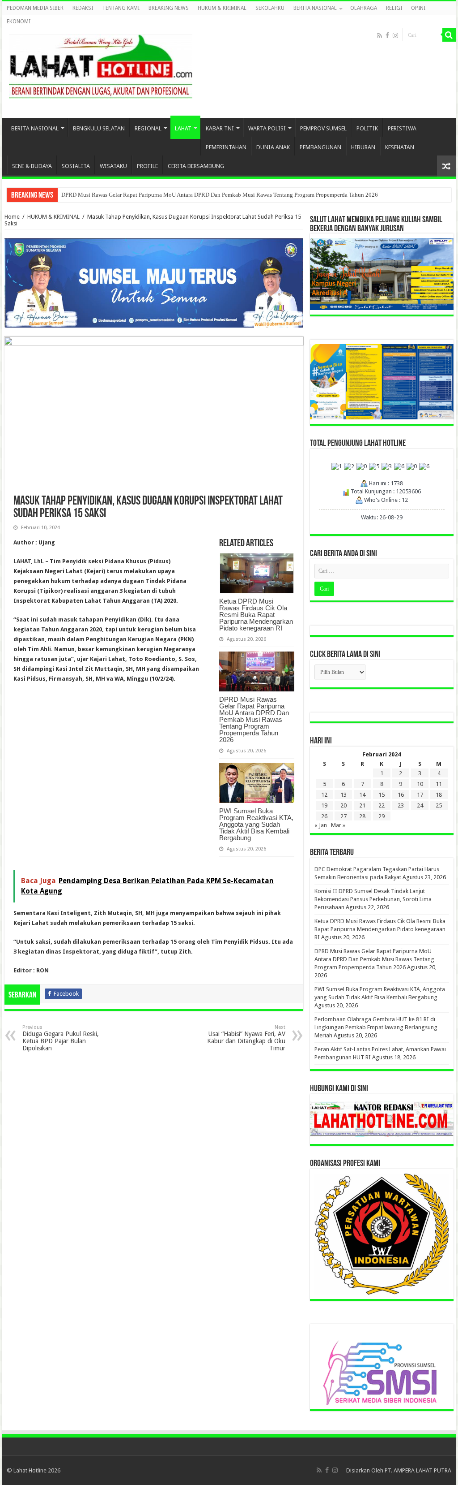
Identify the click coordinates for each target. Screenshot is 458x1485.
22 (381, 805)
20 (343, 805)
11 (439, 784)
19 (324, 805)
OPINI (418, 8)
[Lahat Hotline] (100, 64)
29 (381, 816)
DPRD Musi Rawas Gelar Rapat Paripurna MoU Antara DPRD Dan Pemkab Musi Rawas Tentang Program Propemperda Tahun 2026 (219, 194)
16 (401, 794)
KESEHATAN (399, 147)
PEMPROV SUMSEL (323, 128)
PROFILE (147, 166)
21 (362, 805)
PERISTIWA (402, 128)
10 (420, 784)
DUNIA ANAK (273, 147)
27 (343, 816)
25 (439, 805)
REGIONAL (148, 128)
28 (362, 816)
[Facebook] (387, 35)
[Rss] (379, 35)
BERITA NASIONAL (315, 8)
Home (12, 216)
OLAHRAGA (363, 8)
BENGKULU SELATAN (99, 128)
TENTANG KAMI (121, 8)
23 (401, 805)
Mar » (338, 825)
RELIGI (394, 8)
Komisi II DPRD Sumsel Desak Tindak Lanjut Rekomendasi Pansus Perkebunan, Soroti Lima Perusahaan (373, 899)
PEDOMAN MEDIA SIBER (35, 8)
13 (343, 794)
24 (420, 805)
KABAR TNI (220, 128)
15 (381, 794)
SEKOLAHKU (269, 8)
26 (324, 816)
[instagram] (395, 35)
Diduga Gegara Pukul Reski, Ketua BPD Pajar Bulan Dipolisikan (60, 1038)
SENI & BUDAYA (32, 166)
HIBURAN (363, 147)
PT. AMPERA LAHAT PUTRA (418, 1470)
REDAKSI (82, 8)
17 (420, 794)
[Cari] (449, 35)
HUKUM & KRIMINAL (222, 8)
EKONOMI (18, 21)
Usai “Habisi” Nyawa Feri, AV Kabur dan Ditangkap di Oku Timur (246, 1038)
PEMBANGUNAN (320, 147)
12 (324, 794)
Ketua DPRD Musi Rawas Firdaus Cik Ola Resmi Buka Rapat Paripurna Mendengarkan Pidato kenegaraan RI (256, 614)
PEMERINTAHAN (226, 147)
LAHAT (183, 128)
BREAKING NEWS (168, 8)
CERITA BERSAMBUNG (196, 166)
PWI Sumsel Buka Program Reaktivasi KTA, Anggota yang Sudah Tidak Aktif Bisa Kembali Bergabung (256, 824)
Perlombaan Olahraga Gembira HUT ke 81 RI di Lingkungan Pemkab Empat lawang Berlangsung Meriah (375, 1027)
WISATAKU (113, 166)
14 (362, 794)
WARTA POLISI (267, 128)
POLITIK (367, 128)
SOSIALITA (76, 166)
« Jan (320, 825)
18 (439, 794)
